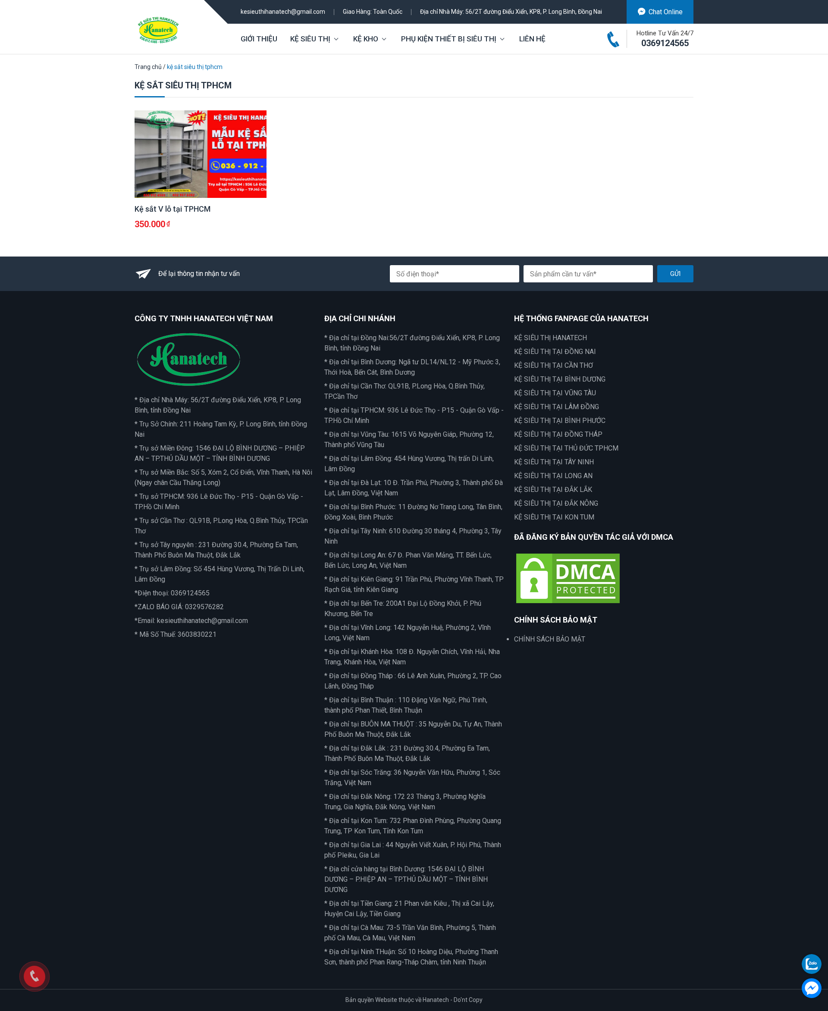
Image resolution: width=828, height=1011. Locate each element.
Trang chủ (148, 66)
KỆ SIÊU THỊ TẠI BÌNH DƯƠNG (559, 379)
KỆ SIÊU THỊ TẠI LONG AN (553, 476)
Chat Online (666, 12)
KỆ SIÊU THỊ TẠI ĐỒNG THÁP (558, 434)
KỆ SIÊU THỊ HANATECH (550, 338)
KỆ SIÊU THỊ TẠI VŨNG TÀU (555, 393)
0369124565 (665, 43)
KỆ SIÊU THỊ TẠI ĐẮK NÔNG (556, 503)
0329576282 (204, 607)
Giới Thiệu (259, 38)
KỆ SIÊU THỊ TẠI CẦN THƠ (553, 365)
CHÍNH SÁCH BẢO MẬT (549, 639)
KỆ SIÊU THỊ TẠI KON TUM (554, 517)
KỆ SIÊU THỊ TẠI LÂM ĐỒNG (556, 407)
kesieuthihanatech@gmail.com (283, 11)
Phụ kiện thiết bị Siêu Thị (448, 38)
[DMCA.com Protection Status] (568, 578)
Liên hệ (532, 38)
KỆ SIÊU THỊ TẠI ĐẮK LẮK (553, 489)
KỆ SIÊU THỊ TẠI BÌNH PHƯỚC (559, 420)
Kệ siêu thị (310, 38)
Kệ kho (365, 38)
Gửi (675, 274)
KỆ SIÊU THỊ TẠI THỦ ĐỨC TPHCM (566, 448)
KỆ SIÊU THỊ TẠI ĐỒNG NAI (555, 351)
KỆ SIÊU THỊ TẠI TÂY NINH (554, 462)
